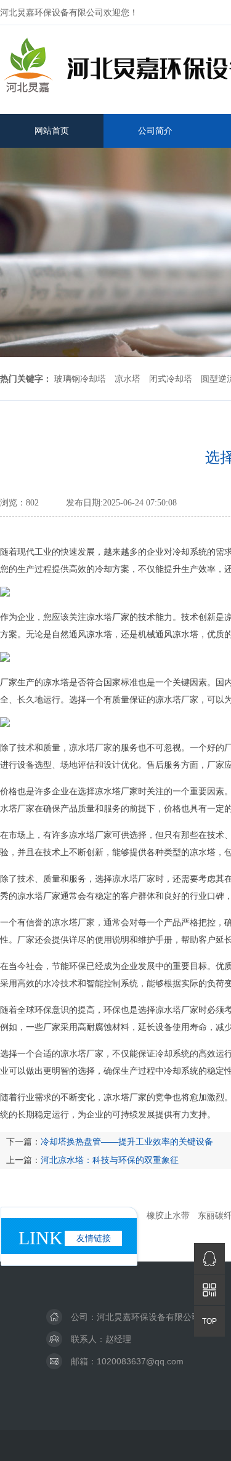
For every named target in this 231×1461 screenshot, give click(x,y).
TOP (209, 1321)
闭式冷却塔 (170, 379)
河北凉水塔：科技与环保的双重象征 (110, 1160)
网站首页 (51, 130)
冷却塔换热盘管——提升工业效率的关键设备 (127, 1141)
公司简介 (155, 130)
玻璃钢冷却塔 (80, 379)
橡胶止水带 (168, 1215)
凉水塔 (127, 379)
